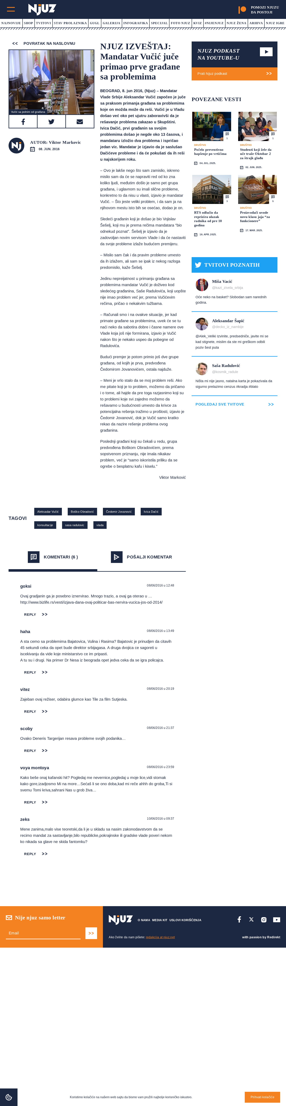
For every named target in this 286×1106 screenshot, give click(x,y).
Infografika (135, 23)
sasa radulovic (74, 525)
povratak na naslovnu (48, 43)
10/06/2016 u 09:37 (160, 818)
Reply (30, 615)
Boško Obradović (82, 511)
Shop (28, 23)
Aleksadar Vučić (48, 511)
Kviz (197, 23)
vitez (25, 689)
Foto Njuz (180, 23)
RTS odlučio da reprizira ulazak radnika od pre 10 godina (208, 219)
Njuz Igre (275, 23)
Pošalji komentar (149, 557)
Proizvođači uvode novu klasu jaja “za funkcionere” (255, 217)
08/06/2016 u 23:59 (160, 767)
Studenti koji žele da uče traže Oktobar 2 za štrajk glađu (256, 154)
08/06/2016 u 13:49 (160, 630)
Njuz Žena (237, 23)
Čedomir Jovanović (119, 511)
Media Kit (160, 920)
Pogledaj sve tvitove (220, 404)
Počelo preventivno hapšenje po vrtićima (210, 152)
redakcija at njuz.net (160, 937)
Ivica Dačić (151, 511)
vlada (100, 525)
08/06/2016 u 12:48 (160, 585)
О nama (144, 920)
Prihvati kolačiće (262, 1097)
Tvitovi (43, 23)
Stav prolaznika (70, 23)
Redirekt (273, 937)
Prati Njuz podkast (212, 73)
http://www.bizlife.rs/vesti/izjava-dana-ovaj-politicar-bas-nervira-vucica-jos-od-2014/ (91, 602)
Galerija (112, 23)
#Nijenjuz (214, 23)
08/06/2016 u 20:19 (160, 688)
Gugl (95, 23)
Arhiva (256, 23)
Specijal (159, 23)
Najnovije (11, 23)
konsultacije (45, 525)
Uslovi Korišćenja (185, 920)
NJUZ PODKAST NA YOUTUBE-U (218, 54)
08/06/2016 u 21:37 (160, 727)
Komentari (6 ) (61, 557)
